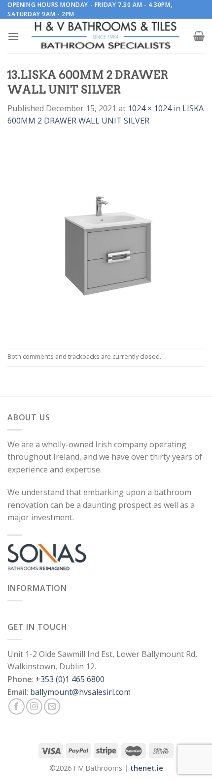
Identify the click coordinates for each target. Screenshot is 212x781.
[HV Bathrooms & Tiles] (106, 36)
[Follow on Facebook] (16, 706)
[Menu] (13, 36)
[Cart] (199, 36)
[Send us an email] (52, 706)
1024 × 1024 (150, 108)
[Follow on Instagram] (34, 706)
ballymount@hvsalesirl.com (80, 692)
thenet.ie (146, 768)
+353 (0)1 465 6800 (70, 679)
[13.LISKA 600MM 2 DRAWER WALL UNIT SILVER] (106, 236)
